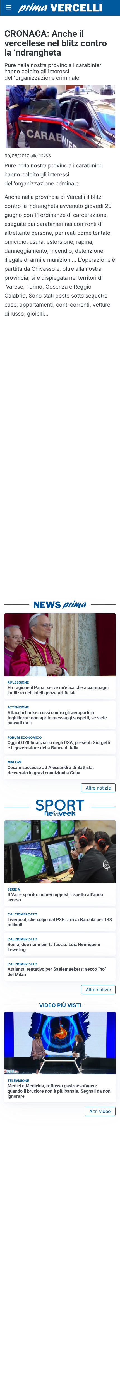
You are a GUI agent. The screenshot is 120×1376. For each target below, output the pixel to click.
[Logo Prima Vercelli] (60, 8)
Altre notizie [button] (98, 788)
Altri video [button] (100, 1111)
